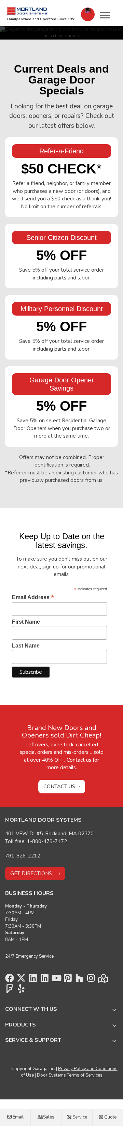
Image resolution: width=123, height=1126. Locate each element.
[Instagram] (90, 980)
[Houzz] (79, 980)
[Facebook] (9, 980)
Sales (48, 1117)
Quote (110, 1117)
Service (79, 1117)
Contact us (59, 786)
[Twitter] (21, 980)
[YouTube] (56, 980)
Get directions (31, 873)
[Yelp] (21, 990)
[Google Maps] (102, 980)
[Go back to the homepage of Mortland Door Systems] (27, 11)
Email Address (33, 597)
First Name (26, 622)
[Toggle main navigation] (105, 15)
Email (18, 1117)
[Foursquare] (9, 990)
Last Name (26, 646)
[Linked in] (32, 980)
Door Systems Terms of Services (69, 1075)
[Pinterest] (67, 980)
